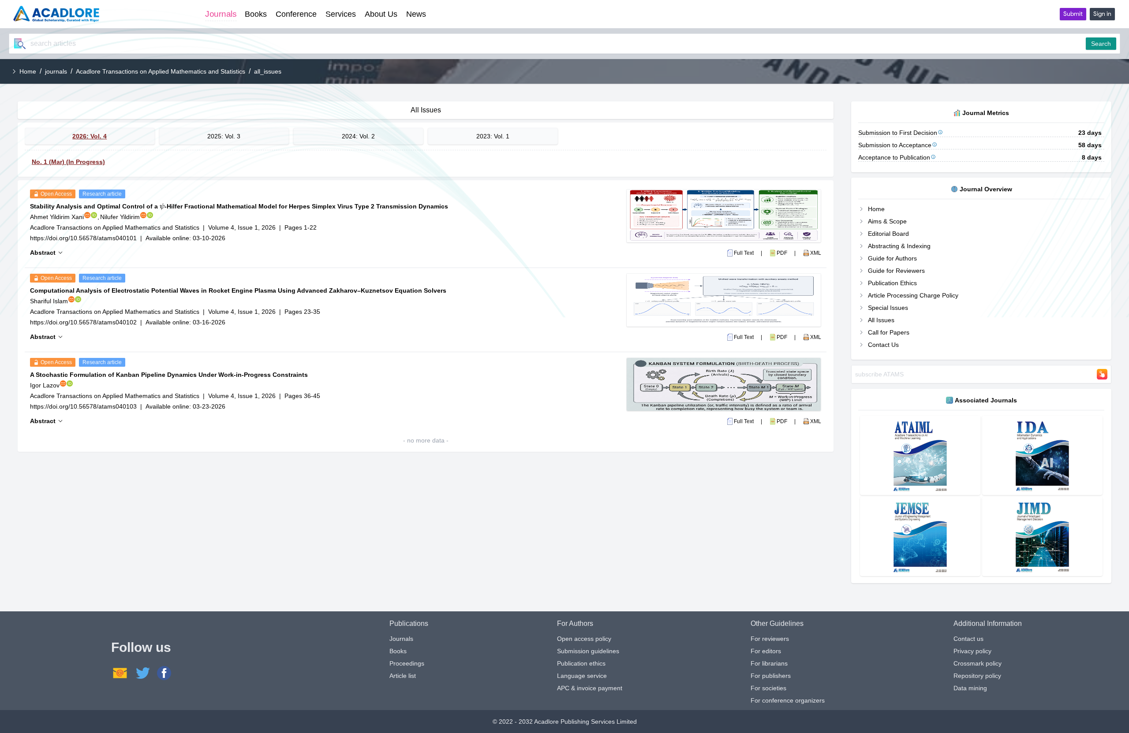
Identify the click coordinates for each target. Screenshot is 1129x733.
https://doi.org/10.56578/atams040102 (83, 322)
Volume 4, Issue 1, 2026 (242, 227)
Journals (401, 638)
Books (398, 651)
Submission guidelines (588, 651)
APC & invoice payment (589, 688)
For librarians (769, 663)
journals (56, 71)
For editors (766, 651)
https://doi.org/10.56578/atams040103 (83, 406)
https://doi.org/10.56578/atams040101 (83, 238)
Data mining (970, 688)
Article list (402, 675)
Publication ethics (581, 663)
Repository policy (977, 675)
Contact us (968, 638)
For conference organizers (788, 700)
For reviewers (770, 638)
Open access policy (584, 638)
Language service (582, 675)
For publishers (771, 675)
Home (27, 71)
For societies (768, 688)
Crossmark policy (977, 663)
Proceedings (406, 663)
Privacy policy (972, 651)
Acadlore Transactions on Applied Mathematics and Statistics (160, 71)
